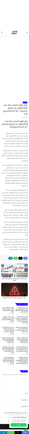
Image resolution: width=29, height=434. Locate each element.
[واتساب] (15, 258)
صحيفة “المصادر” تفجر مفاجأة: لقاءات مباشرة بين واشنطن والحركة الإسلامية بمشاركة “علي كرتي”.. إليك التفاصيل (8, 360)
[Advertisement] (14, 14)
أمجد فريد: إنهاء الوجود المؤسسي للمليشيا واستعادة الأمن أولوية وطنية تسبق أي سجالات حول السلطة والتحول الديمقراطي (22, 360)
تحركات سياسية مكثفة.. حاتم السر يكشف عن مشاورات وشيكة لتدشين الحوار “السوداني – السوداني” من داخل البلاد (8, 330)
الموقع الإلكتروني (24, 406)
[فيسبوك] (25, 258)
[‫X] (20, 258)
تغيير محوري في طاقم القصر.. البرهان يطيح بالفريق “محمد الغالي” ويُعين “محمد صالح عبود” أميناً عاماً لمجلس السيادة (8, 349)
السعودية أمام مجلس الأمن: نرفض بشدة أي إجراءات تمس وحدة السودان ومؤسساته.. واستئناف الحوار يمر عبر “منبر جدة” (21, 349)
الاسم (26, 393)
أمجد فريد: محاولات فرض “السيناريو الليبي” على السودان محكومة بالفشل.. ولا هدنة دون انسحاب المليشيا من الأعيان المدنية (21, 319)
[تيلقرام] (10, 258)
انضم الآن (19, 425)
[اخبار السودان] (14, 32)
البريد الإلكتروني (24, 400)
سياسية (25, 102)
